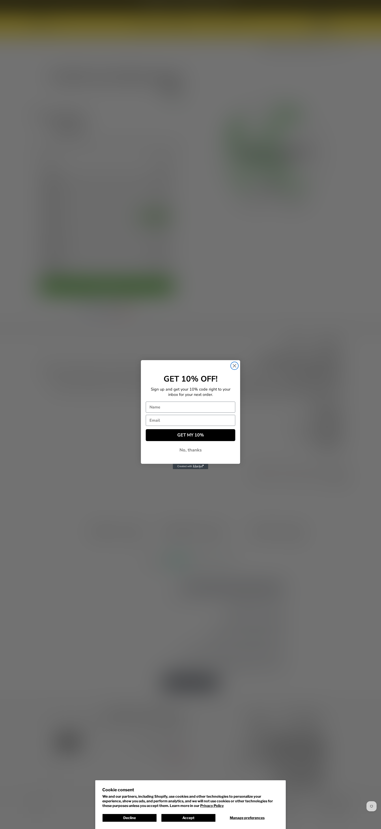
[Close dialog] (234, 366)
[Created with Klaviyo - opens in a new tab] (190, 466)
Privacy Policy (212, 806)
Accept (188, 818)
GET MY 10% (190, 435)
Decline (129, 818)
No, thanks (190, 450)
